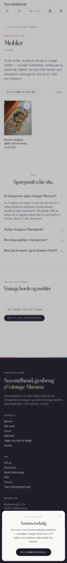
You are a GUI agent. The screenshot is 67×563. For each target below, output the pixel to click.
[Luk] (59, 516)
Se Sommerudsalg (33, 552)
